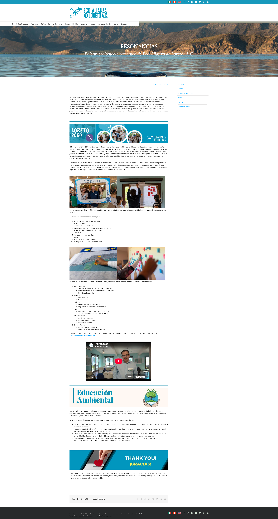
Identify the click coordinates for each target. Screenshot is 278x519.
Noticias (181, 84)
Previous (158, 85)
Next (164, 85)
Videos (181, 102)
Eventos (181, 89)
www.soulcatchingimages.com (103, 516)
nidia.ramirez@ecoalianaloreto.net (82, 335)
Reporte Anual (184, 107)
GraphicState (140, 514)
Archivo (180, 98)
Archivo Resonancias (185, 93)
